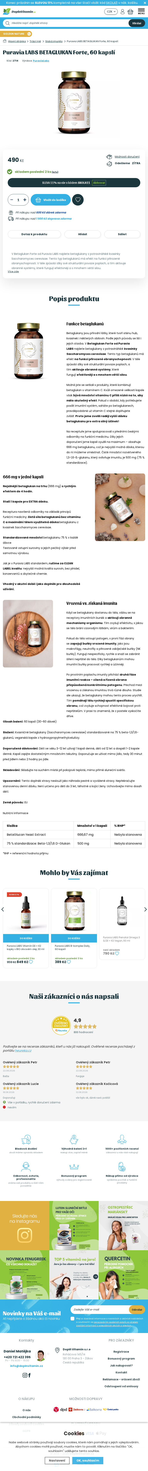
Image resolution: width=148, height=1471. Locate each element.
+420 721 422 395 (17, 1357)
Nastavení (57, 1460)
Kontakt (121, 1372)
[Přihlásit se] (122, 11)
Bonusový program (121, 1359)
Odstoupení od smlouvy (121, 1386)
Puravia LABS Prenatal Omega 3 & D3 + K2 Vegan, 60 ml (121, 939)
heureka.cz (23, 1050)
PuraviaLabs (41, 60)
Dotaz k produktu (34, 234)
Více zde (13, 271)
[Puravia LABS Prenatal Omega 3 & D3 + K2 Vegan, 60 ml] (122, 911)
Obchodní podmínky (26, 1417)
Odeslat (137, 1309)
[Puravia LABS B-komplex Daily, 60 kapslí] (74, 911)
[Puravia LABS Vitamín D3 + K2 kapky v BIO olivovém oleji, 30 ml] (26, 911)
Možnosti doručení (127, 157)
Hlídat (82, 234)
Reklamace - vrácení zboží (121, 1379)
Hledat (136, 23)
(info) (55, 172)
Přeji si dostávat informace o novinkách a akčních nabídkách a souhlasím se (109, 1322)
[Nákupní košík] (130, 11)
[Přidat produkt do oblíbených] (31, 962)
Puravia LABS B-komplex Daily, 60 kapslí (72, 947)
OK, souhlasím (88, 1460)
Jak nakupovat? (121, 1365)
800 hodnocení (83, 1032)
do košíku (55, 200)
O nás (27, 1410)
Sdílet (122, 234)
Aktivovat (99, 182)
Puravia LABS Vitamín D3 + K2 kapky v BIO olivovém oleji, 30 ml (25, 947)
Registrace (121, 1352)
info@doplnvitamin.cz (26, 1366)
